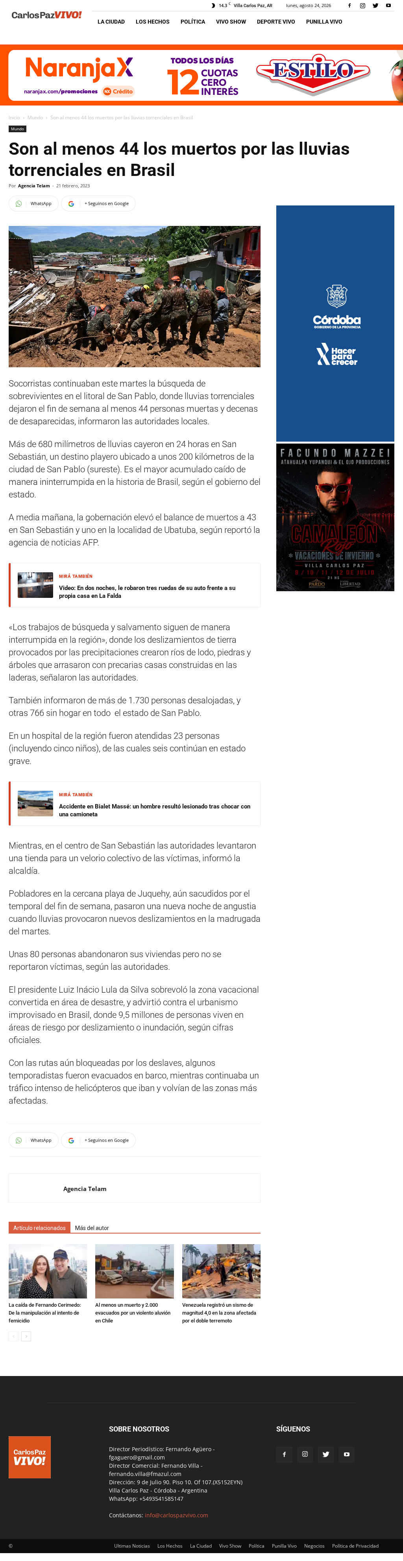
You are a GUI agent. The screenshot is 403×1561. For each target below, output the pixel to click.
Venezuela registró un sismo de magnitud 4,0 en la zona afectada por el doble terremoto (219, 1313)
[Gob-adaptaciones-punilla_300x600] (335, 439)
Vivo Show (231, 21)
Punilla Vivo (324, 21)
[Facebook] (349, 5)
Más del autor (92, 1228)
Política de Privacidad (355, 1546)
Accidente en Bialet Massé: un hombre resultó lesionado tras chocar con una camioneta (154, 810)
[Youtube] (388, 5)
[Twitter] (375, 5)
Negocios (314, 1546)
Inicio (14, 117)
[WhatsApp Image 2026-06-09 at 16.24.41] (335, 589)
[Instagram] (362, 5)
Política (193, 21)
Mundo (35, 117)
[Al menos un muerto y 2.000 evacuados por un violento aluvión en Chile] (134, 1271)
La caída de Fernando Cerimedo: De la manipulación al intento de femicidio (45, 1313)
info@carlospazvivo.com (176, 1515)
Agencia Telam (34, 186)
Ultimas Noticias (132, 1546)
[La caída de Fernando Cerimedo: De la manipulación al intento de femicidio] (48, 1271)
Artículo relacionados (39, 1228)
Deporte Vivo (276, 21)
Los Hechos (153, 21)
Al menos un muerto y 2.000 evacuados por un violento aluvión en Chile (132, 1313)
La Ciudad (111, 21)
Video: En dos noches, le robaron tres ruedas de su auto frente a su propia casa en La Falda (147, 591)
